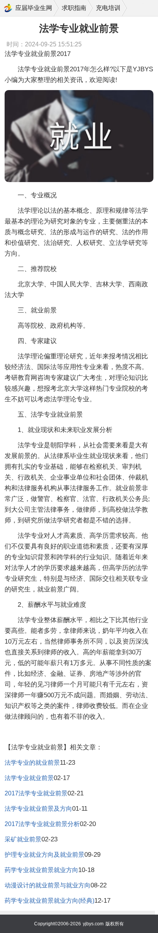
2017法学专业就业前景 (36, 793)
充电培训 (108, 8)
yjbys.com (93, 923)
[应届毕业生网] (8, 8)
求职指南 (74, 8)
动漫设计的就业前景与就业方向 (48, 885)
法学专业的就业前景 (32, 762)
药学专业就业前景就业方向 (41, 870)
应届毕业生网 (33, 8)
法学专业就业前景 (29, 778)
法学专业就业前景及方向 (38, 808)
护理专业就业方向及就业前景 (44, 854)
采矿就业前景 (23, 839)
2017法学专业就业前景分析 (42, 824)
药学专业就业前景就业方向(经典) (49, 900)
